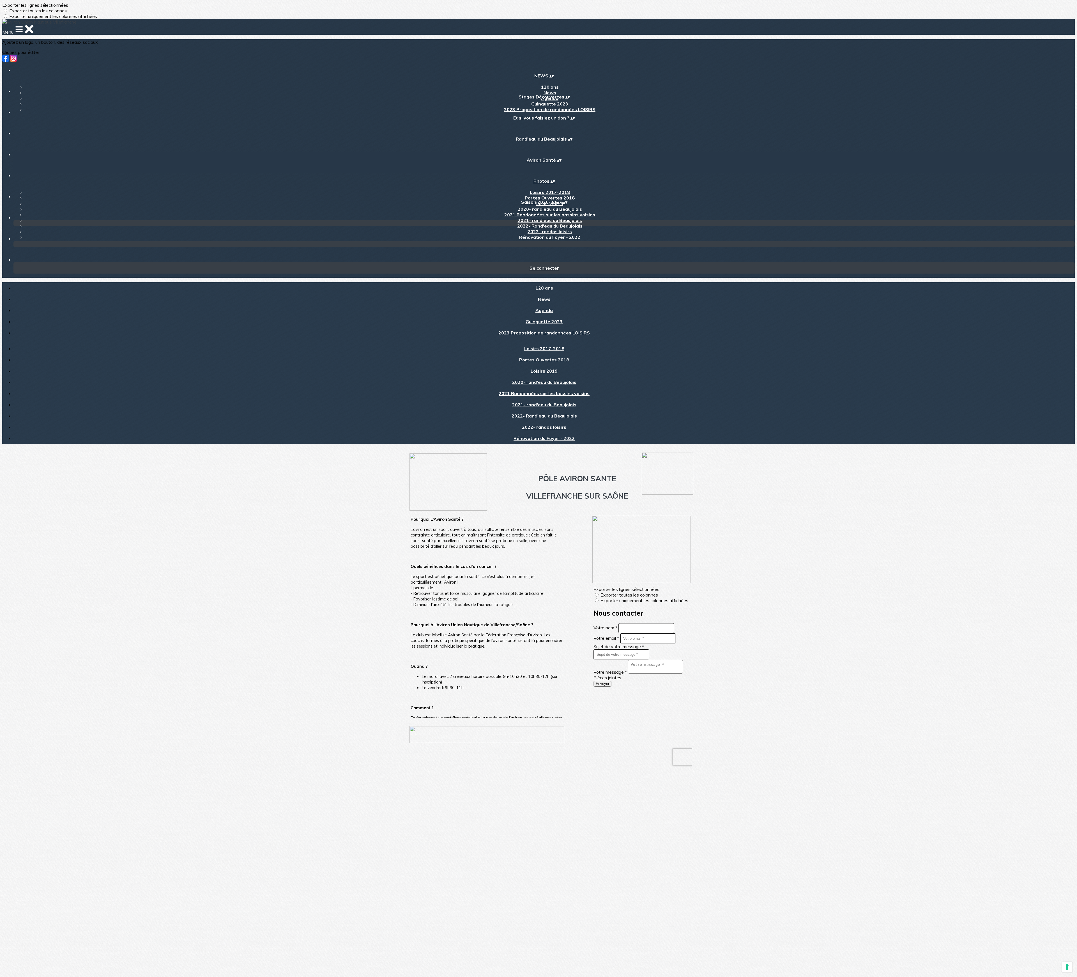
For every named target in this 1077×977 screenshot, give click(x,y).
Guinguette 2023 (549, 104)
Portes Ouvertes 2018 (550, 198)
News (550, 92)
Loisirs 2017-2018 (550, 192)
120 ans (550, 87)
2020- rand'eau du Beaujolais (550, 209)
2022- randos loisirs (550, 231)
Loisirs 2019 (544, 371)
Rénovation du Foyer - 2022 (549, 237)
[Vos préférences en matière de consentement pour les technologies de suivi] (1067, 967)
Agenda (544, 310)
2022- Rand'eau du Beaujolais (550, 226)
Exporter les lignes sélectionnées (35, 5)
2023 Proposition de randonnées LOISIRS (549, 109)
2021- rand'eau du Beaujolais (550, 220)
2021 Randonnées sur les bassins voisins (549, 214)
